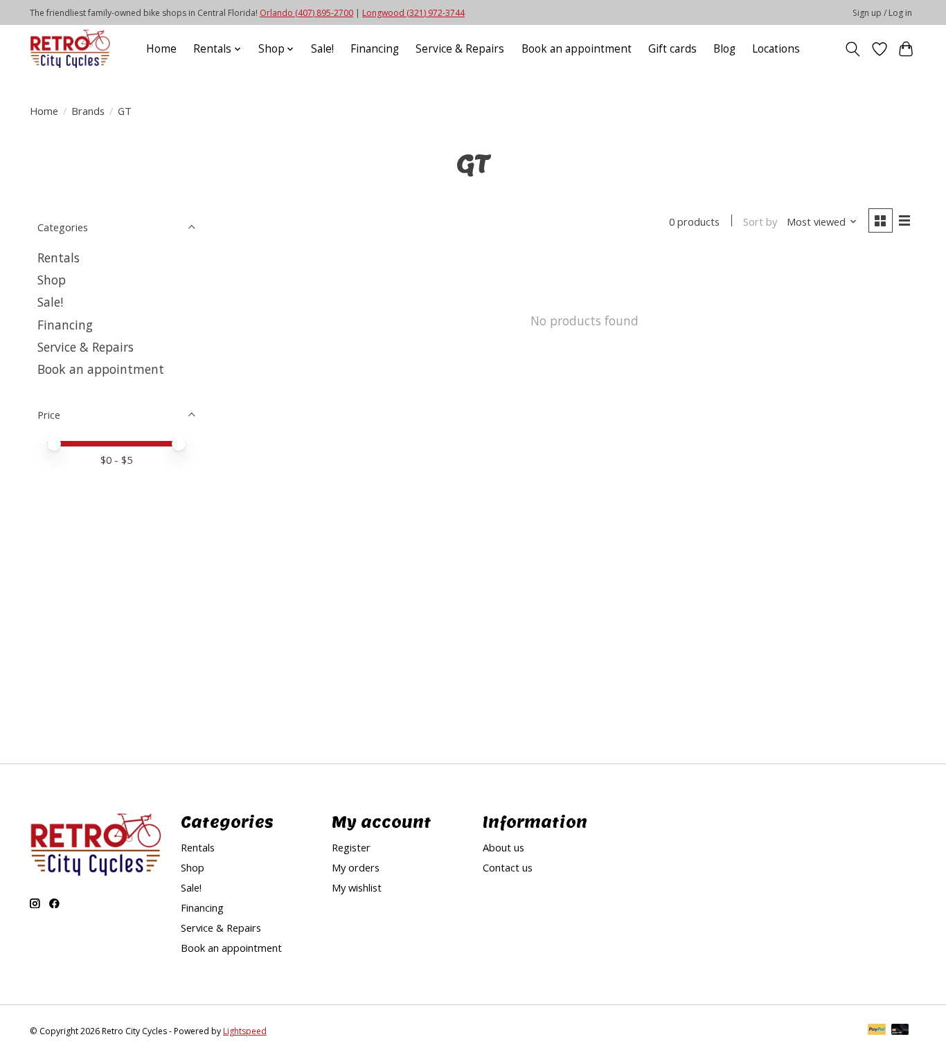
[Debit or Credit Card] (900, 1031)
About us (503, 847)
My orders (356, 867)
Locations (776, 49)
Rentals (58, 257)
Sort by (760, 221)
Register (351, 847)
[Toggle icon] (853, 49)
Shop (51, 279)
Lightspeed (245, 1031)
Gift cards (672, 49)
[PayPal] (877, 1031)
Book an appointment (576, 49)
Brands (88, 111)
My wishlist (357, 887)
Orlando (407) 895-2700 (306, 13)
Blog (724, 49)
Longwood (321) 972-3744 (413, 13)
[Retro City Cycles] (70, 49)
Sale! (322, 49)
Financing (374, 49)
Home (161, 49)
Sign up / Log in (882, 13)
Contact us (508, 867)
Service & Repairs (460, 49)
